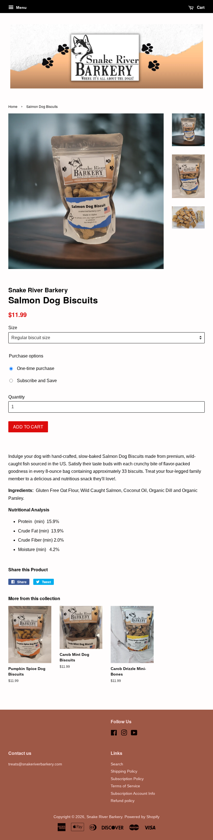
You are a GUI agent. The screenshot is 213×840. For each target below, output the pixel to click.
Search (117, 764)
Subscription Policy (127, 779)
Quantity (16, 397)
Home (12, 106)
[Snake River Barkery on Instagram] (124, 734)
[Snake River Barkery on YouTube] (134, 734)
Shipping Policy (124, 771)
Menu (21, 7)
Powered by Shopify (142, 817)
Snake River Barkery (104, 817)
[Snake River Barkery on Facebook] (114, 734)
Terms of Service (125, 786)
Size (12, 327)
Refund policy (123, 801)
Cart (200, 7)
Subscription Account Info (133, 793)
